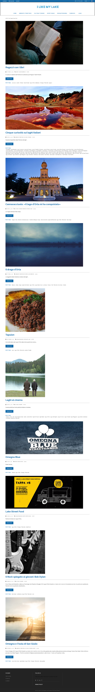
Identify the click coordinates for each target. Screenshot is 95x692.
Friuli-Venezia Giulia (19, 416)
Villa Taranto (70, 154)
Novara (49, 285)
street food (28, 527)
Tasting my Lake (27, 339)
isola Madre (26, 150)
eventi (16, 461)
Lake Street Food (14, 511)
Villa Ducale (52, 154)
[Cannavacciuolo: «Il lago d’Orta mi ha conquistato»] (47, 179)
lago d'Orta (32, 82)
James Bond (29, 416)
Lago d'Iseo (22, 153)
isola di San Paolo (9, 150)
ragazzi (50, 82)
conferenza (19, 594)
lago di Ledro (61, 153)
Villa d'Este (46, 154)
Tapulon (9, 334)
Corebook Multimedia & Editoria (54, 690)
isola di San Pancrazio (78, 149)
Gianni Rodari (26, 82)
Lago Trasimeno (29, 154)
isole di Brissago (64, 150)
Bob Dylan (14, 594)
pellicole (13, 418)
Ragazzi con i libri (14, 67)
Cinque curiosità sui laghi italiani (23, 132)
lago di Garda (55, 153)
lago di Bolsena (42, 153)
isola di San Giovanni (61, 149)
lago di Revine (16, 154)
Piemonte (46, 82)
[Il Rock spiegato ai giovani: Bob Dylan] (47, 552)
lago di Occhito (76, 153)
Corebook (7, 678)
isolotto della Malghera (82, 150)
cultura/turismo (27, 137)
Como (11, 416)
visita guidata (42, 661)
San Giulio (60, 285)
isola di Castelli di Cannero (37, 149)
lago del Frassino (34, 153)
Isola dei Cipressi (27, 149)
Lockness (45, 285)
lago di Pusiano (9, 154)
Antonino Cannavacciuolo (23, 219)
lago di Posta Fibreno (84, 153)
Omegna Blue (12, 457)
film (13, 416)
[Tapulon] (47, 310)
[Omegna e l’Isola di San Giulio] (47, 619)
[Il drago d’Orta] (47, 245)
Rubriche (24, 208)
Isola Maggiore (32, 150)
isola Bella (8, 149)
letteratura (37, 82)
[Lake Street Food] (47, 492)
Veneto (64, 285)
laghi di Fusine (36, 416)
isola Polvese (51, 150)
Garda (25, 416)
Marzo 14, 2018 (10, 208)
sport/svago (20, 461)
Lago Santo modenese (82, 416)
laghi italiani (16, 153)
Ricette (29, 350)
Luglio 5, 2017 (10, 461)
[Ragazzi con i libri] (47, 42)
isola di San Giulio (70, 149)
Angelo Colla (14, 219)
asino (13, 350)
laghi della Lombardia (77, 152)
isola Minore (44, 150)
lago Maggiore (22, 154)
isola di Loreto (53, 149)
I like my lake (8, 676)
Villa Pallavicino (58, 154)
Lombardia (8, 418)
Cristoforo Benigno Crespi (34, 219)
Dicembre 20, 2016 (10, 648)
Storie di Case (29, 208)
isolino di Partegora (73, 150)
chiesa (17, 285)
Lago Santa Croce (38, 285)
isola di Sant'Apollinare (18, 150)
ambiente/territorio (19, 137)
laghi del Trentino (44, 152)
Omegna (42, 82)
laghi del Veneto (52, 152)
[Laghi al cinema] (47, 375)
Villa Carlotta (41, 154)
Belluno (13, 285)
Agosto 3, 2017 (10, 404)
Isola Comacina (20, 149)
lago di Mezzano (68, 153)
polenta (26, 350)
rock (33, 594)
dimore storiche (44, 219)
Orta (52, 285)
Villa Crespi (68, 219)
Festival (21, 82)
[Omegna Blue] (47, 437)
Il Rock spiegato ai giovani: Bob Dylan (25, 576)
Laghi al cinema (13, 400)
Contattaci (7, 680)
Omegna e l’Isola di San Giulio (21, 643)
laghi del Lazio (21, 152)
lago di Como (49, 153)
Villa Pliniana (64, 154)
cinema (7, 416)
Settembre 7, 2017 (10, 339)
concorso (14, 82)
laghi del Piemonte (36, 152)
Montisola (36, 154)
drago (20, 285)
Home (6, 18)
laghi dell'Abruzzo (60, 152)
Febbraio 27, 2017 (10, 581)
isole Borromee (57, 150)
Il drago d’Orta (13, 269)
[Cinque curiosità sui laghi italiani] (47, 108)
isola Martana (39, 150)
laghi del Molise (28, 152)
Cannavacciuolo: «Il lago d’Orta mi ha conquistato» (33, 204)
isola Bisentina (14, 149)
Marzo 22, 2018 (10, 137)
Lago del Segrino (53, 416)
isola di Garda (47, 149)
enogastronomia (19, 339)
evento (18, 82)
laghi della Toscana (10, 153)
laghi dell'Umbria (68, 152)
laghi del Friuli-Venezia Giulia (12, 152)
